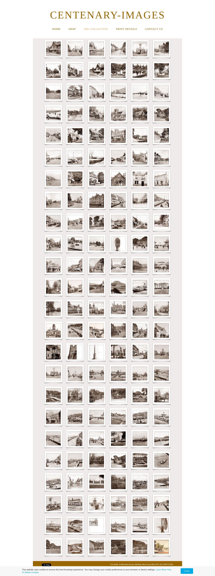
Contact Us (154, 29)
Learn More (161, 569)
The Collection (96, 29)
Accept (187, 571)
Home (56, 29)
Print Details (126, 29)
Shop (72, 29)
